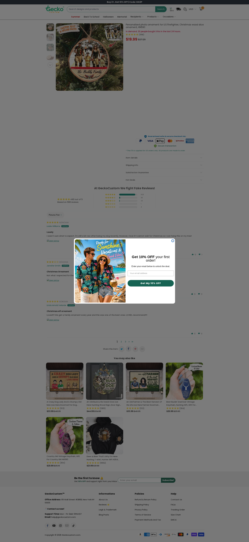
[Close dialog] (172, 240)
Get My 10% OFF (150, 283)
